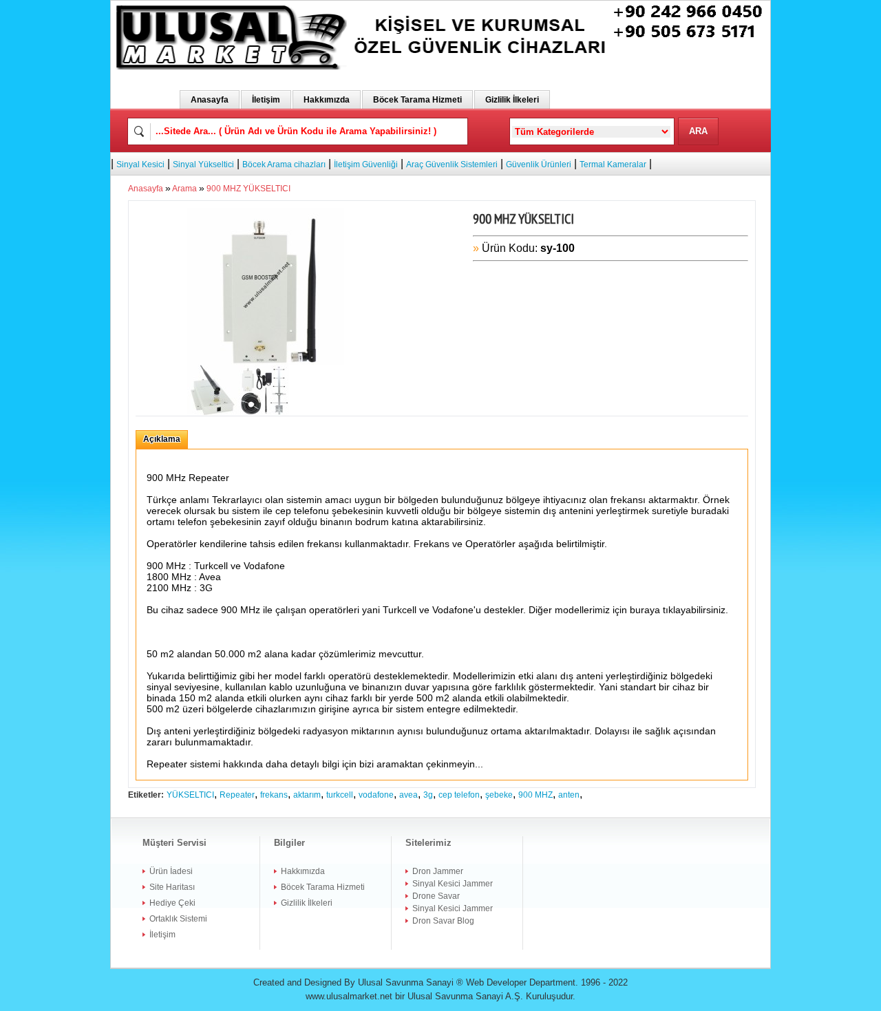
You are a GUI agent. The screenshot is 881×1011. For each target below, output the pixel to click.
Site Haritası (172, 887)
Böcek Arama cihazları (284, 164)
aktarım (307, 795)
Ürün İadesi (171, 871)
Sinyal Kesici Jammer (452, 883)
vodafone (376, 795)
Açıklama (161, 439)
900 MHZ (535, 795)
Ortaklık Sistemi (178, 919)
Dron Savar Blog (443, 921)
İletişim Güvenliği (366, 164)
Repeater (237, 795)
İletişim (266, 100)
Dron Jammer (437, 871)
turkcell (339, 795)
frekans (274, 795)
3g (428, 795)
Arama (184, 188)
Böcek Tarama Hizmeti (417, 100)
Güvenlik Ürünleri (538, 164)
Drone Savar (436, 896)
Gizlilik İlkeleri (512, 100)
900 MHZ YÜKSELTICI (248, 188)
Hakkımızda (327, 100)
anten (569, 795)
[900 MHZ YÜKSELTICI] (265, 215)
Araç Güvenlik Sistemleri (452, 164)
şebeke (499, 795)
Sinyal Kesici (140, 164)
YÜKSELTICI (190, 795)
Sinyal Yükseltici (203, 164)
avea (408, 795)
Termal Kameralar (613, 164)
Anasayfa (210, 100)
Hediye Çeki (172, 903)
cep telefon (459, 795)
